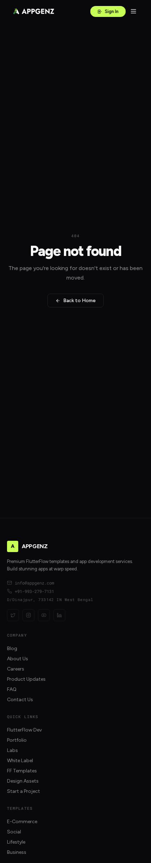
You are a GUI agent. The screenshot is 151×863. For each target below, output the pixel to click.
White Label (20, 761)
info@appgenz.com (34, 583)
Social (14, 832)
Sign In (112, 11)
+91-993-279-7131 (34, 591)
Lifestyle (16, 842)
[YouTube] (44, 615)
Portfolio (17, 740)
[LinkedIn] (59, 615)
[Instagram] (28, 615)
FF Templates (22, 771)
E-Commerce (22, 822)
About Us (17, 659)
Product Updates (26, 679)
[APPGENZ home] (33, 11)
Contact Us (20, 700)
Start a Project (23, 791)
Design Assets (23, 781)
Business (16, 852)
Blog (12, 648)
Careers (15, 669)
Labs (12, 750)
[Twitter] (13, 615)
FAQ (12, 689)
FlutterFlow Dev (24, 730)
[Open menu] (133, 11)
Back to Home (79, 301)
